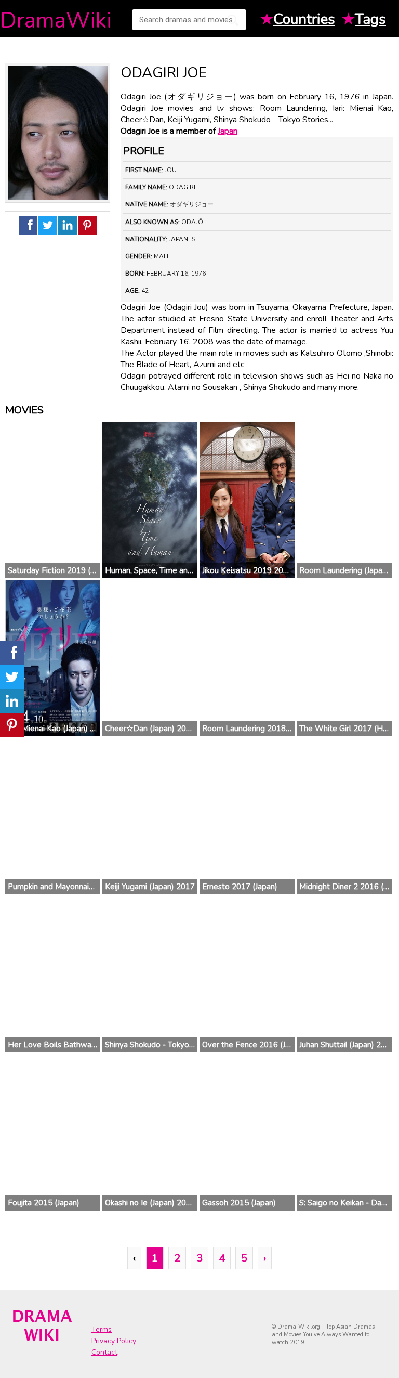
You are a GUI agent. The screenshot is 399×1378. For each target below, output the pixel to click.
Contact (104, 1352)
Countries (304, 19)
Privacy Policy (113, 1341)
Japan (227, 131)
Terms (101, 1329)
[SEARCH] (232, 20)
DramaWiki (56, 20)
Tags (370, 19)
